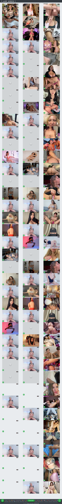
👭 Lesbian (52, 500)
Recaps (32, 503)
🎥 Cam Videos (46, 501)
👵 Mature (23, 500)
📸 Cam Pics (50, 501)
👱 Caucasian (13, 500)
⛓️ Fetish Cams (22, 501)
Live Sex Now (31, 500)
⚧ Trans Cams (11, 501)
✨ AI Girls (26, 501)
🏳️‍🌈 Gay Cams (6, 501)
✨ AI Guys (35, 501)
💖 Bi (55, 500)
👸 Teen (27, 500)
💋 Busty (48, 500)
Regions (28, 503)
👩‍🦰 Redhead (38, 500)
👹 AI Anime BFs (40, 501)
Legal (38, 503)
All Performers (35, 503)
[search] (59, 500)
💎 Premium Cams (16, 501)
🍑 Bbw (42, 500)
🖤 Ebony (6, 500)
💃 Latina (9, 500)
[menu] (2, 500)
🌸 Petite (45, 500)
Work (30, 503)
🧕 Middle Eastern (18, 500)
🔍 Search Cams (55, 501)
